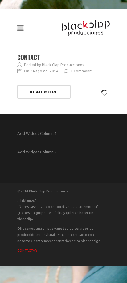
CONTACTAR (27, 250)
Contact (28, 57)
